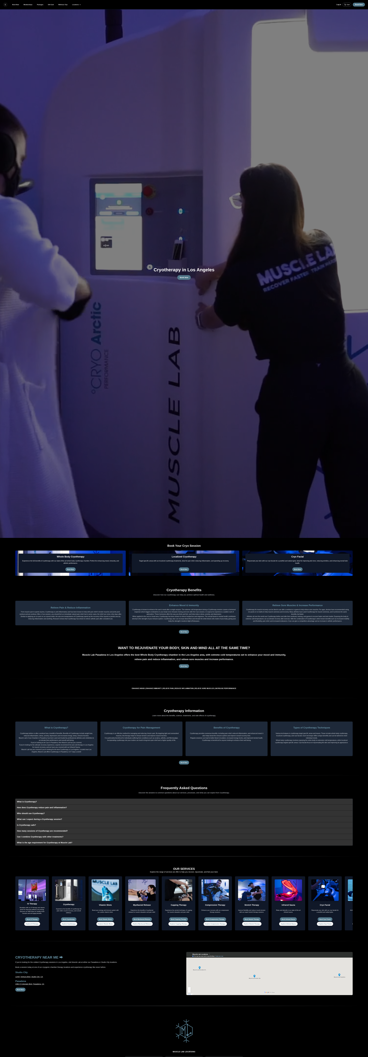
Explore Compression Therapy (215, 924)
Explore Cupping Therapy (178, 924)
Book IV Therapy (32, 919)
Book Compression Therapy (215, 919)
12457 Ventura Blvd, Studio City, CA (29, 977)
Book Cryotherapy (69, 919)
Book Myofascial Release (142, 919)
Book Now (15, 4)
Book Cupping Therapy (178, 919)
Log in (338, 4)
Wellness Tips (63, 4)
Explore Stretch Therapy (252, 924)
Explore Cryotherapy (68, 924)
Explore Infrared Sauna (288, 924)
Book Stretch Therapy (252, 919)
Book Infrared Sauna (288, 919)
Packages (40, 4)
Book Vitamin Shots (105, 919)
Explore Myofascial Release (142, 924)
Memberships (28, 4)
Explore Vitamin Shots (105, 924)
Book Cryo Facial (325, 919)
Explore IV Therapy (32, 924)
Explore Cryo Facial (325, 924)
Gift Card (51, 4)
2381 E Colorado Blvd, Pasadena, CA (29, 984)
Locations (75, 4)
